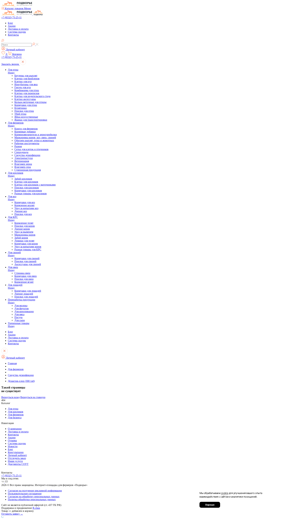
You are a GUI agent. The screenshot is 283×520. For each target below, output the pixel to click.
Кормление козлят (24, 205)
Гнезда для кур (22, 87)
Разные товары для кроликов (30, 193)
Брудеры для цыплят (25, 75)
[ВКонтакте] (3, 482)
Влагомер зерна (23, 164)
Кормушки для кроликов (28, 190)
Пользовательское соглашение (25, 493)
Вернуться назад (10, 397)
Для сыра (19, 320)
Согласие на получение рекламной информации (35, 490)
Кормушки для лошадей (27, 290)
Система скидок (17, 31)
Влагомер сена (22, 167)
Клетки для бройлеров (26, 78)
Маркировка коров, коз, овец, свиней (35, 137)
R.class (36, 508)
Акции (12, 26)
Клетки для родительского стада (32, 96)
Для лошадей (15, 285)
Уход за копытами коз (26, 208)
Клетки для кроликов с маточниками (35, 184)
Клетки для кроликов (26, 181)
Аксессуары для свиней (27, 264)
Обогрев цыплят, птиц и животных (34, 140)
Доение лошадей (23, 293)
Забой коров (21, 237)
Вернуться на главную (32, 397)
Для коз (12, 196)
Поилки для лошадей (26, 296)
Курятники (20, 108)
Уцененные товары (18, 323)
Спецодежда (21, 152)
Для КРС (13, 217)
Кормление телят (23, 223)
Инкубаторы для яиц (26, 84)
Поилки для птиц (24, 111)
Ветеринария (21, 161)
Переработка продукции (21, 299)
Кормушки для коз (24, 202)
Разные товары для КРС (27, 249)
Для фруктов (21, 308)
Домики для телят (24, 240)
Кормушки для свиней (26, 258)
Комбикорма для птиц (26, 90)
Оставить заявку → (12, 513)
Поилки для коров (24, 226)
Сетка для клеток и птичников (31, 149)
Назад (11, 72)
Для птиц (13, 69)
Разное (18, 146)
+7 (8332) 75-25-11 (11, 17)
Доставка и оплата (18, 29)
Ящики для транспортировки (30, 119)
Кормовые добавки (25, 131)
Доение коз (20, 211)
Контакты (13, 34)
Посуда (18, 317)
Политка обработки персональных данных (32, 499)
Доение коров (22, 228)
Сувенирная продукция (27, 170)
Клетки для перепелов (26, 93)
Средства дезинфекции (27, 155)
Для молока (20, 305)
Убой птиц (20, 114)
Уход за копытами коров (27, 246)
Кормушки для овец (25, 276)
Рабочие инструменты (26, 143)
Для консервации (24, 311)
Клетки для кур (23, 81)
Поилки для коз (23, 214)
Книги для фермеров (26, 128)
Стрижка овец (22, 273)
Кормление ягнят (24, 282)
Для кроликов (15, 172)
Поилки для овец (24, 279)
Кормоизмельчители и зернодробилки (35, 134)
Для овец (13, 267)
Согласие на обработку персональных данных (33, 496)
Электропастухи (23, 158)
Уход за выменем (23, 231)
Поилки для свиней (25, 261)
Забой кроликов (23, 178)
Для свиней (14, 252)
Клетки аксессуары (25, 99)
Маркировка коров (24, 234)
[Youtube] (6, 482)
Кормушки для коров (26, 243)
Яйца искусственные (26, 116)
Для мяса (19, 314)
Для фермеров (16, 122)
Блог (10, 23)
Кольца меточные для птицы (30, 102)
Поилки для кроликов (26, 187)
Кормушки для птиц (25, 105)
